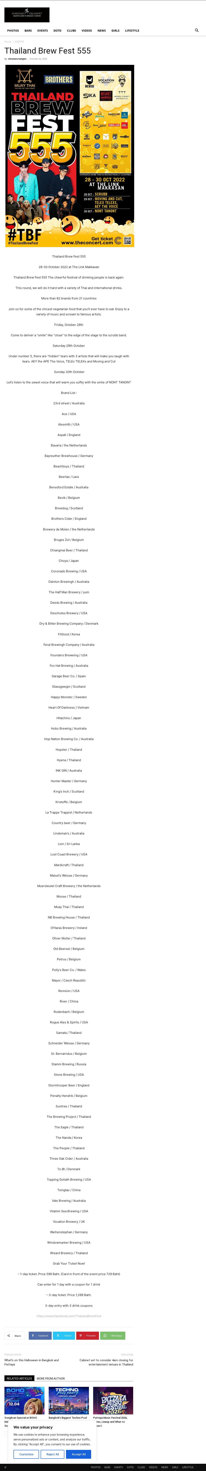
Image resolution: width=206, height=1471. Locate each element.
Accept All (78, 1454)
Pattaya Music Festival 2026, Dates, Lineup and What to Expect (110, 1421)
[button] (197, 31)
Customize (26, 1454)
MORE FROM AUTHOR (51, 1378)
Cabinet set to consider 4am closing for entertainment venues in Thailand (106, 1362)
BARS (28, 30)
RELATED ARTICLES (19, 1378)
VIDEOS (87, 30)
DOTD (57, 30)
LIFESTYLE (132, 30)
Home (7, 41)
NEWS (102, 30)
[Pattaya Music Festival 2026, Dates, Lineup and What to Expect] (113, 1400)
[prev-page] (6, 1433)
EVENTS (42, 30)
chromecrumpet (17, 58)
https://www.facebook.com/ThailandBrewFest (69, 1316)
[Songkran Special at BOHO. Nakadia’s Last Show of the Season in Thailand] (24, 1400)
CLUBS (71, 30)
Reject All (52, 1454)
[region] (52, 1442)
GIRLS (115, 30)
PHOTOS (13, 30)
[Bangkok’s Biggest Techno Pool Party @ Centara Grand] (69, 1400)
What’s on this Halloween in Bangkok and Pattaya (31, 1362)
